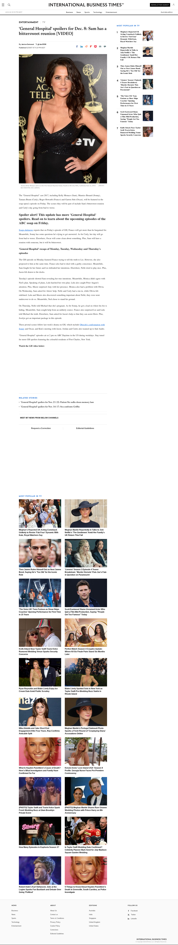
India (90, 914)
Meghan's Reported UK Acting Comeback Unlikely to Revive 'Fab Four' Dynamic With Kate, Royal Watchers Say (38, 532)
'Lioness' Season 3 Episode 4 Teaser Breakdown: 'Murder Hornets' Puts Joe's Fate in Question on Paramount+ (85, 572)
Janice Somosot (27, 44)
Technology (97, 12)
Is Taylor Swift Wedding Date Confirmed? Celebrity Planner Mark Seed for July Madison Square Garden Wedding (86, 850)
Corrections (54, 930)
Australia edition (167, 12)
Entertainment (111, 12)
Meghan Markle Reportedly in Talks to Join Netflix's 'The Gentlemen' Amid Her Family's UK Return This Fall (85, 532)
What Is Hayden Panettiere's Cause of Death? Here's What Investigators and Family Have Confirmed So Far (40, 770)
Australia (92, 911)
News (79, 12)
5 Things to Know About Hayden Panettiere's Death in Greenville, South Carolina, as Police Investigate (85, 889)
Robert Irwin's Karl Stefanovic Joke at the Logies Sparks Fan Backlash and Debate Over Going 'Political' (40, 889)
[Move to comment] (105, 46)
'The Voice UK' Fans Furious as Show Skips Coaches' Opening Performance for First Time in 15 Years (40, 612)
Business (69, 12)
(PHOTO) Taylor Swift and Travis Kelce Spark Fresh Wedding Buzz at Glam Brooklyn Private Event (39, 810)
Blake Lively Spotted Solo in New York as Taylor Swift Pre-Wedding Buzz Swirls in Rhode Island (83, 691)
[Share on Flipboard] (91, 46)
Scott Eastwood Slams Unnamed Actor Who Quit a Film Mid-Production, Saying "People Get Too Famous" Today (85, 612)
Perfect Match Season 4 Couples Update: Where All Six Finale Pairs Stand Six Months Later (85, 651)
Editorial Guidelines (85, 428)
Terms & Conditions (57, 918)
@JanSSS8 (42, 44)
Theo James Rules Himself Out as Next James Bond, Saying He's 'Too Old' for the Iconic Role (40, 572)
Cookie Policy (55, 926)
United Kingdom (94, 922)
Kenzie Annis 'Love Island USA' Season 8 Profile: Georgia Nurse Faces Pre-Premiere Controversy (84, 770)
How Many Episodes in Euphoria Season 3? (39, 847)
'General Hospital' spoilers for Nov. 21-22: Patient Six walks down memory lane (57, 402)
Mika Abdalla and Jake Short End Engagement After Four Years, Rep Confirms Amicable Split (39, 731)
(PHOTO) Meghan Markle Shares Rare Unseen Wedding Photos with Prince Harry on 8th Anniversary (86, 810)
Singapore (92, 918)
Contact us (54, 914)
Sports (87, 12)
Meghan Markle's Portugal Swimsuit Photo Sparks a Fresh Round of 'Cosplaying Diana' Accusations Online (85, 731)
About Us (53, 911)
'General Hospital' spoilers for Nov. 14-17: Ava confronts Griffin (50, 407)
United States (94, 926)
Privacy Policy (55, 922)
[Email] (100, 46)
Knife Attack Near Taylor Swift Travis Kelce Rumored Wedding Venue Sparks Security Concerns (38, 651)
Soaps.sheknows (26, 229)
